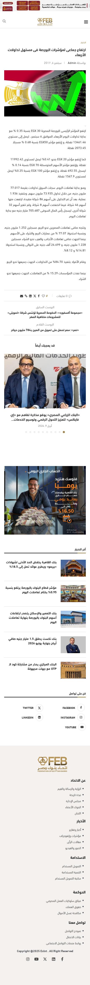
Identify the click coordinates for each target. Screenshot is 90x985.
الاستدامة (78, 857)
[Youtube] (36, 959)
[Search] (4, 22)
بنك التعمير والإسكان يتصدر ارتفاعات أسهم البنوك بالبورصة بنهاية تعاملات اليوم (33, 617)
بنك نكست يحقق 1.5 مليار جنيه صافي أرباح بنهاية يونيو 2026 (32, 640)
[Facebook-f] (62, 959)
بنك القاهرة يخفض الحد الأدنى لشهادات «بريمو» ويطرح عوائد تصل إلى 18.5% (31, 564)
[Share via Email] (21, 295)
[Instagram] (27, 959)
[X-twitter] (45, 959)
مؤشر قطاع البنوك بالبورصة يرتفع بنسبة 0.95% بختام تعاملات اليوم (31, 589)
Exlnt (44, 951)
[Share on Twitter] (34, 295)
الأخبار (81, 820)
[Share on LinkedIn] (30, 295)
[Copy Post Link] (26, 295)
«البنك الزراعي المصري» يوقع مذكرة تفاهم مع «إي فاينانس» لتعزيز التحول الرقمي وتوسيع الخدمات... (45, 417)
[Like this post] (43, 295)
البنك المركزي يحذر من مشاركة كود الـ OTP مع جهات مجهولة (33, 666)
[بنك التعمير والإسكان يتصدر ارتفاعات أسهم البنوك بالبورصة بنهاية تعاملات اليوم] (73, 619)
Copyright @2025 (28, 951)
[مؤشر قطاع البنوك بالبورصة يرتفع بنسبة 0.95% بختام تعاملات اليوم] (73, 593)
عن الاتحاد (78, 780)
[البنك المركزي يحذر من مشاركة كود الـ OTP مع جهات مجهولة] (73, 670)
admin (72, 62)
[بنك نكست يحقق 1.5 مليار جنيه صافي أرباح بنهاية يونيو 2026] (73, 644)
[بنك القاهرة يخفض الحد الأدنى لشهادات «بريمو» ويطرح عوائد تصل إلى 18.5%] (73, 568)
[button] (7, 393)
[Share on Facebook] (39, 295)
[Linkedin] (53, 959)
